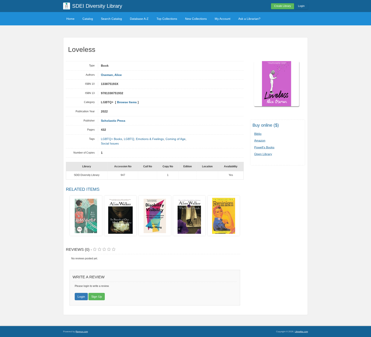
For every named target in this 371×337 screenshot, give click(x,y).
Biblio (258, 133)
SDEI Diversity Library (97, 6)
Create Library (282, 6)
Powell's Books (264, 147)
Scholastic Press (113, 120)
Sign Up (96, 296)
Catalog (87, 18)
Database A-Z (139, 18)
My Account (222, 18)
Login (301, 6)
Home (70, 18)
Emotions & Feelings (150, 139)
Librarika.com (301, 331)
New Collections (196, 18)
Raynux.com (82, 331)
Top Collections (167, 18)
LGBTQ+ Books (111, 139)
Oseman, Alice (111, 75)
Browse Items (127, 102)
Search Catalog (111, 18)
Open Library (263, 154)
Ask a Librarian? (249, 18)
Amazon (259, 140)
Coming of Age (176, 139)
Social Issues (110, 143)
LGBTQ (129, 139)
